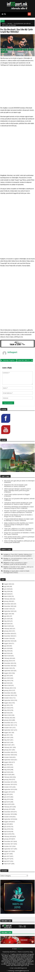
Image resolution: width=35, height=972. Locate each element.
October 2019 (8, 787)
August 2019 (7, 792)
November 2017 (9, 844)
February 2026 (8, 599)
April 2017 (7, 861)
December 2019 (8, 782)
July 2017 (6, 854)
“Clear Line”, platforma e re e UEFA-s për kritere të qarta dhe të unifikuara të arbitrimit (18, 529)
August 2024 (7, 643)
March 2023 (7, 685)
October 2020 (8, 757)
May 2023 (7, 680)
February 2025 (8, 628)
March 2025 (7, 626)
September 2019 (9, 789)
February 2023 (8, 688)
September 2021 (9, 730)
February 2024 (8, 658)
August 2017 (7, 851)
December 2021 (8, 722)
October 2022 (8, 698)
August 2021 (7, 732)
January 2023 (8, 690)
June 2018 (7, 826)
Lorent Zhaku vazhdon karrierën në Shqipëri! (17, 494)
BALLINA (10, 23)
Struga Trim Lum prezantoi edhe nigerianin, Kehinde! (19, 498)
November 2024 (9, 636)
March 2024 (7, 656)
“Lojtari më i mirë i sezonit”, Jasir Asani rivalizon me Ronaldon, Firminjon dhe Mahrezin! (25, 360)
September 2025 (9, 611)
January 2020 (8, 779)
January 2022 (8, 720)
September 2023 (9, 670)
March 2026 (7, 596)
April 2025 (7, 623)
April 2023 (7, 683)
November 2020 (9, 755)
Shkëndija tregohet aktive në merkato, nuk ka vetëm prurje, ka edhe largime (10, 360)
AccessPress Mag (27, 952)
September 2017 (9, 849)
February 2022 (8, 717)
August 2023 (7, 673)
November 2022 (9, 695)
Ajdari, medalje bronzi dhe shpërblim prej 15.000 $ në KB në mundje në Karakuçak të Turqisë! (18, 523)
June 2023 (7, 678)
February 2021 (8, 747)
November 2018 (9, 814)
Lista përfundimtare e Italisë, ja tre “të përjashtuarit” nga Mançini (18, 559)
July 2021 (6, 735)
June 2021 (7, 737)
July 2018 (6, 824)
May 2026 (7, 591)
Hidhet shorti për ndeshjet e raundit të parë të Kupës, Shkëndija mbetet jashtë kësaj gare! (17, 489)
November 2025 (9, 606)
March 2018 (7, 834)
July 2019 (6, 794)
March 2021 (7, 745)
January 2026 (8, 601)
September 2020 (9, 760)
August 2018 (7, 821)
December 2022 (8, 693)
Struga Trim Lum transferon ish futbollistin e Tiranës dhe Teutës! (19, 533)
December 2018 (8, 812)
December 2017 (8, 841)
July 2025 (6, 616)
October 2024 (8, 638)
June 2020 (7, 767)
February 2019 (8, 807)
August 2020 (7, 762)
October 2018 (8, 816)
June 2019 (7, 797)
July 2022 (6, 705)
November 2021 (9, 725)
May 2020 (7, 769)
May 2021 (7, 740)
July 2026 (6, 586)
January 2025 (8, 631)
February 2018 (8, 836)
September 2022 (9, 700)
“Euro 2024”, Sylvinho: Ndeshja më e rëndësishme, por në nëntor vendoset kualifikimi (18, 555)
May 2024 (7, 651)
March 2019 (7, 804)
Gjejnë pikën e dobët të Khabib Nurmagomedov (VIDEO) (16, 571)
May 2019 (7, 799)
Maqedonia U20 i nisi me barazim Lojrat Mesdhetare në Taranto (15, 485)
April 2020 (7, 772)
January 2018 (8, 839)
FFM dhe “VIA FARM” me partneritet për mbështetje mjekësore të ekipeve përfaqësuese (19, 511)
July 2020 (6, 764)
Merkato (30, 49)
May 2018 (7, 829)
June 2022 (7, 708)
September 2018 (9, 819)
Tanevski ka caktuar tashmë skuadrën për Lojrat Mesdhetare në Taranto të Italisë (18, 503)
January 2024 (8, 661)
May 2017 (7, 859)
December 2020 (8, 752)
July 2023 (6, 675)
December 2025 (8, 604)
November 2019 (9, 784)
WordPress (13, 952)
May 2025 (7, 621)
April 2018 (7, 831)
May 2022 (7, 710)
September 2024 (9, 641)
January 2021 (8, 750)
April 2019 (7, 802)
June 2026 (7, 589)
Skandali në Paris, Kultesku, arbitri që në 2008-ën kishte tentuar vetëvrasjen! (18, 567)
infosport (3, 54)
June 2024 (7, 648)
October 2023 (8, 668)
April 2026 (7, 594)
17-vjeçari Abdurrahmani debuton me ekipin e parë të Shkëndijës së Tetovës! (18, 519)
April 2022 (7, 713)
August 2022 (7, 703)
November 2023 (9, 665)
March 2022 (7, 715)
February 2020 (8, 777)
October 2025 (8, 609)
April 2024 (7, 653)
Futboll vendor (18, 49)
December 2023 (8, 663)
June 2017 (7, 856)
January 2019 (8, 809)
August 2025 (7, 613)
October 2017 (8, 846)
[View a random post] (2, 14)
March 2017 (7, 864)
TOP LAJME (4, 52)
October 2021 (8, 727)
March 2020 (7, 774)
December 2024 (8, 633)
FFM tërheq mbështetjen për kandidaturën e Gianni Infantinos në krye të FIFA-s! (19, 507)
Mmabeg (6, 571)
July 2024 (6, 646)
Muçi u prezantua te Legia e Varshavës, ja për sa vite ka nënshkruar (15, 563)
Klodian (6, 558)
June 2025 (7, 618)
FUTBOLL (10, 49)
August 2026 (7, 584)
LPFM (25, 49)
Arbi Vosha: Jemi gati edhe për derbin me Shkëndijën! (19, 481)
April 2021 (7, 742)
